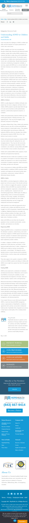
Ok (15, 520)
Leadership (17, 428)
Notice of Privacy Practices (6, 435)
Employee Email (18, 497)
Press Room (4, 447)
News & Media (6, 439)
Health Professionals (4, 10)
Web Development (18, 509)
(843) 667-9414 (16, 1)
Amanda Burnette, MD (6, 39)
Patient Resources (6, 420)
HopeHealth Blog (5, 442)
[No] (27, 517)
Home (2, 19)
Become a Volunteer (20, 442)
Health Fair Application (20, 447)
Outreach (17, 439)
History (17, 425)
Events (17, 445)
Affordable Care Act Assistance (6, 424)
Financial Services (6, 429)
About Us (17, 423)
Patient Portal (25, 10)
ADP (25, 497)
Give (3, 6)
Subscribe (14, 389)
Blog (5, 19)
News (3, 445)
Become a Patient (14, 411)
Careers (11, 10)
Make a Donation (19, 450)
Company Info (19, 420)
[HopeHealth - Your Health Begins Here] (14, 7)
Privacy (9, 497)
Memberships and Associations (19, 431)
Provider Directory (17, 10)
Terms (4, 497)
